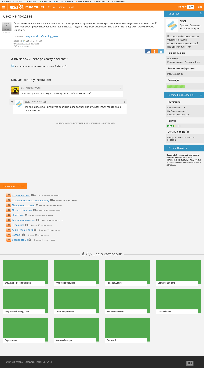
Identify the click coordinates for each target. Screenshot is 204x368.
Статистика (195, 25)
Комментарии (118, 1)
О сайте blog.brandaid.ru (181, 95)
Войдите (60, 122)
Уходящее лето (21, 195)
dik (22, 87)
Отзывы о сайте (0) (178, 131)
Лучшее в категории (103, 254)
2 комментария (23, 46)
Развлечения (83, 1)
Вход (200, 6)
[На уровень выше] (12, 102)
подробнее (171, 164)
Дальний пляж (164, 311)
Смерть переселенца (66, 311)
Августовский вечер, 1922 (17, 311)
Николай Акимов (115, 283)
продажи (35, 43)
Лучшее (51, 7)
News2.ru (9, 362)
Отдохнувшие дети (166, 283)
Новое (71, 7)
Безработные (20, 239)
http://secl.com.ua (175, 74)
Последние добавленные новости (183, 36)
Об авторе (173, 13)
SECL (28, 41)
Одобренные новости (177, 39)
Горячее (62, 7)
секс (28, 43)
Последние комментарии (179, 46)
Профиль (184, 25)
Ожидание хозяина (23, 205)
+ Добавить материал (12, 1)
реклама (20, 43)
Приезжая (18, 214)
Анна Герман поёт (22, 229)
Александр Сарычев (65, 283)
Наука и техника (63, 1)
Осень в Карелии (22, 209)
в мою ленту (181, 7)
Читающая (18, 224)
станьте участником (79, 122)
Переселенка (11, 340)
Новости (46, 1)
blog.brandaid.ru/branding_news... (42, 36)
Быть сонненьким (115, 311)
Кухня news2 (101, 1)
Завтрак (16, 234)
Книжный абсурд (64, 340)
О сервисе (18, 362)
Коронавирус (31, 1)
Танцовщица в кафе (23, 219)
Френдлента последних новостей (182, 43)
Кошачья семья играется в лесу (31, 200)
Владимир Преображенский (18, 283)
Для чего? (111, 340)
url (39, 87)
